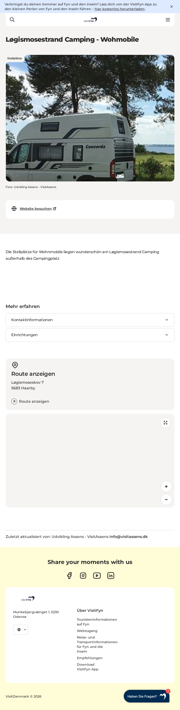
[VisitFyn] (27, 598)
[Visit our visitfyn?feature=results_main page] (97, 575)
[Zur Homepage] (90, 20)
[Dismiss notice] (171, 6)
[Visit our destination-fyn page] (111, 575)
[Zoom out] (166, 499)
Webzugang (87, 631)
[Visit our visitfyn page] (83, 575)
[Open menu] (167, 19)
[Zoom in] (166, 486)
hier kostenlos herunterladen (120, 9)
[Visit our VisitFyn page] (69, 575)
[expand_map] (165, 422)
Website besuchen (36, 209)
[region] (90, 460)
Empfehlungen (90, 658)
